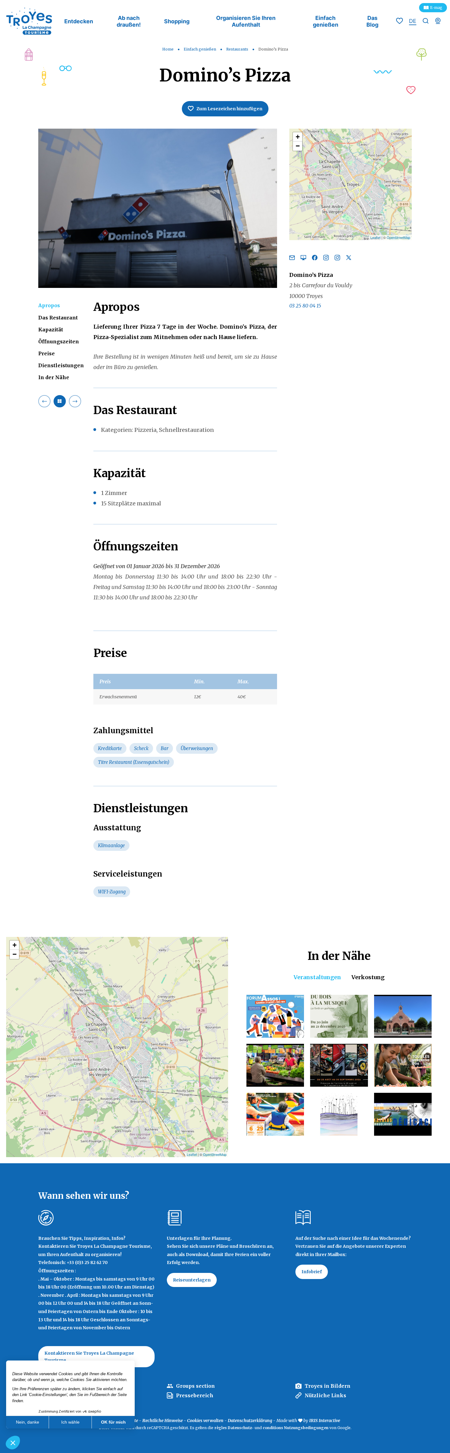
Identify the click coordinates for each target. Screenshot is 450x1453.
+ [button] (298, 137)
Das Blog (372, 21)
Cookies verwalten (205, 1420)
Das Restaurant (58, 317)
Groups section (195, 1386)
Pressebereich (194, 1395)
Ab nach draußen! (129, 21)
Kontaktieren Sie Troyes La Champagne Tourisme (89, 1356)
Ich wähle (70, 1422)
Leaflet (375, 237)
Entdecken (78, 21)
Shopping (176, 21)
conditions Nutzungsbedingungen (295, 1427)
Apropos (49, 305)
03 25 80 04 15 (305, 305)
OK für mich (113, 1422)
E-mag (436, 7)
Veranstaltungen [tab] (317, 977)
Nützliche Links (325, 1395)
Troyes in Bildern (328, 1386)
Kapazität (50, 329)
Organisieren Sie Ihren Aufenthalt (246, 21)
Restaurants (237, 49)
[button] (13, 1442)
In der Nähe (53, 377)
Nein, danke (27, 1422)
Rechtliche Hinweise (162, 1420)
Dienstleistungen (61, 365)
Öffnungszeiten (58, 341)
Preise (46, 353)
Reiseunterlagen (192, 1280)
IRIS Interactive (324, 1420)
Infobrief (312, 1271)
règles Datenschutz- (234, 1427)
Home (168, 49)
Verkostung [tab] (367, 977)
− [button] (298, 146)
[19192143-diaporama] (157, 208)
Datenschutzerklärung (250, 1420)
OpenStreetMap (398, 237)
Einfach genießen (325, 21)
